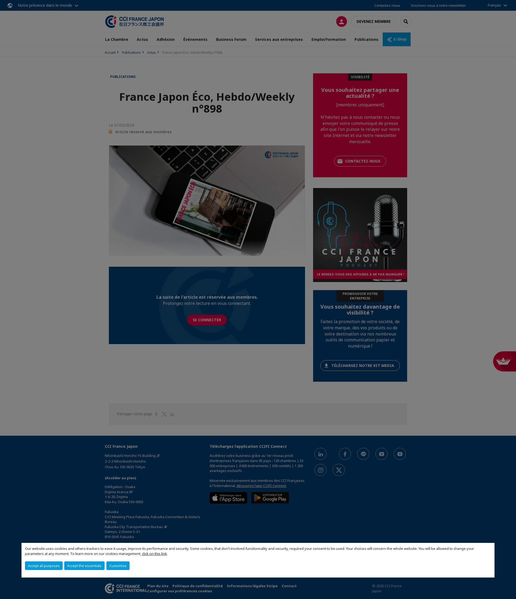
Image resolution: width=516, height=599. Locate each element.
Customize (118, 565)
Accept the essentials (84, 565)
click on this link (154, 553)
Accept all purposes (44, 565)
